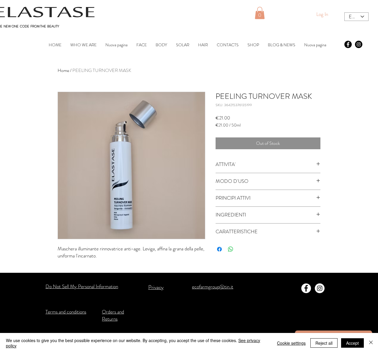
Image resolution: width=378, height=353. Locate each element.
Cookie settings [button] (291, 343)
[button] (260, 13)
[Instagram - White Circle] (320, 288)
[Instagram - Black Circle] (358, 44)
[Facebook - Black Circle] (348, 44)
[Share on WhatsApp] (230, 249)
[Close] (370, 343)
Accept (352, 343)
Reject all (324, 343)
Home (63, 70)
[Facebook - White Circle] (306, 288)
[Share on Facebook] (219, 249)
